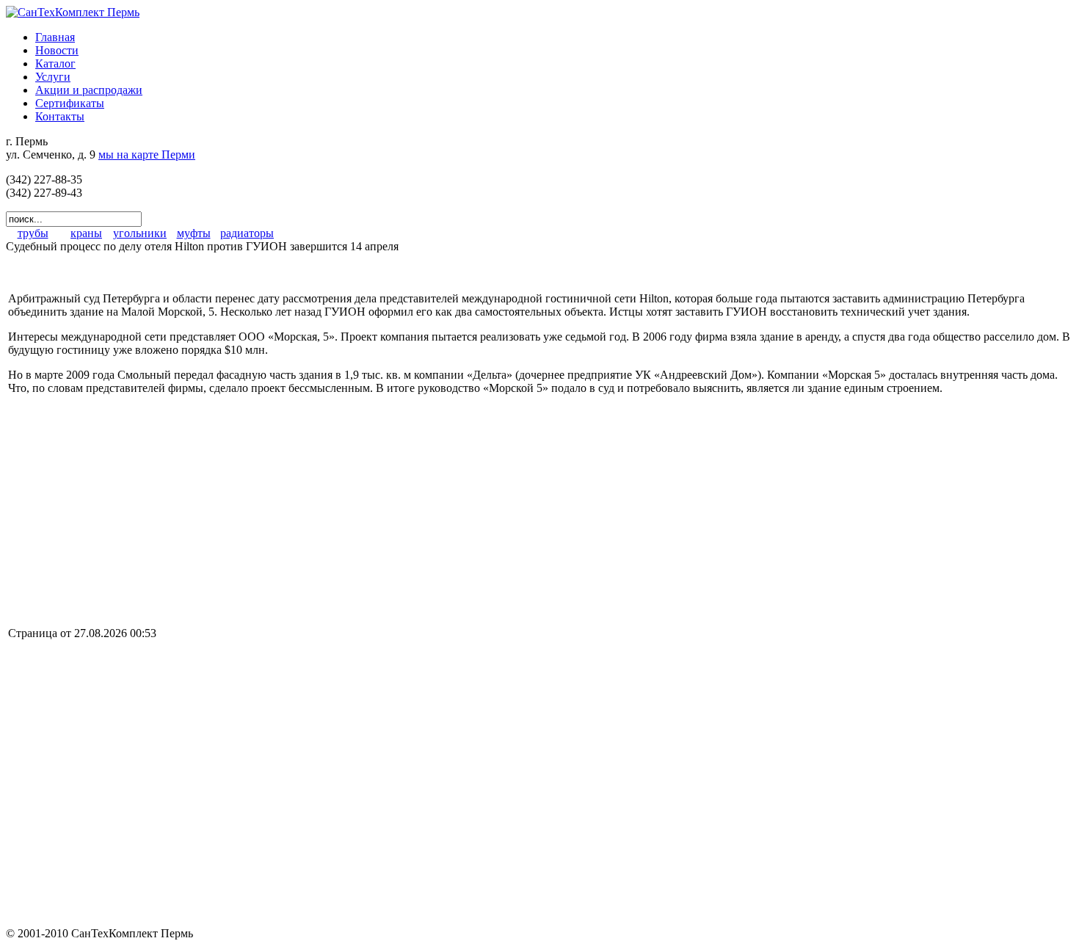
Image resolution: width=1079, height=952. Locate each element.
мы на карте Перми (146, 154)
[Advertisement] (131, 509)
